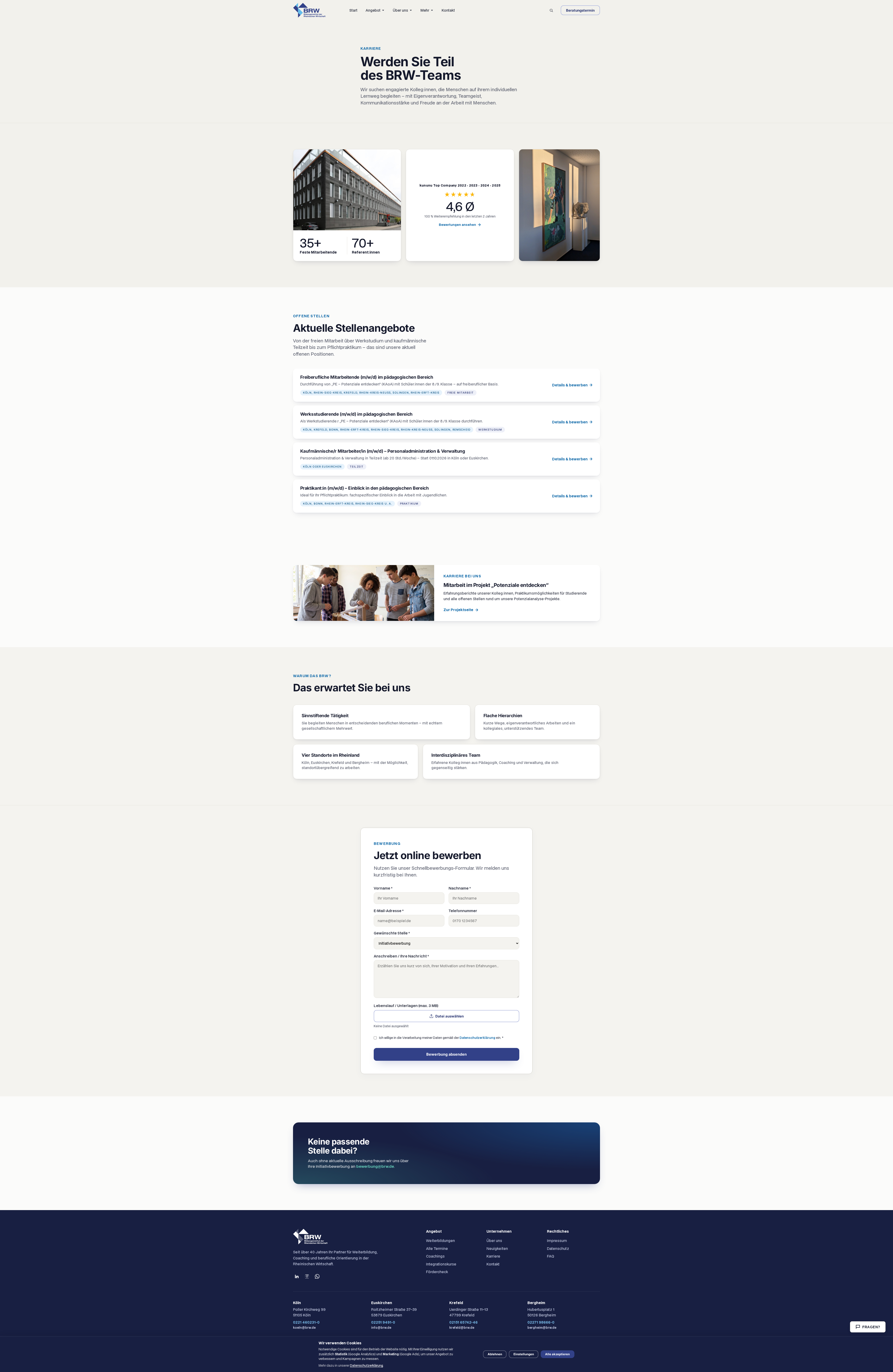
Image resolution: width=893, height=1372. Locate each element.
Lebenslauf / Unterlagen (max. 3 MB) (406, 1005)
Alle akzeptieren (557, 1354)
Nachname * (460, 888)
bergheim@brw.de (541, 1327)
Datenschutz (558, 1248)
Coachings (435, 1256)
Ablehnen (495, 1354)
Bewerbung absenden (446, 1054)
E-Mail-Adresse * (389, 910)
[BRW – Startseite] (309, 10)
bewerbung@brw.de (375, 1166)
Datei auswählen (449, 1016)
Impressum (557, 1240)
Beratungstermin (580, 10)
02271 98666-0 (540, 1322)
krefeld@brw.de (461, 1327)
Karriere (493, 1256)
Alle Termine (437, 1248)
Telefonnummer (463, 910)
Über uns (494, 1240)
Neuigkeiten (497, 1248)
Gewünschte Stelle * (392, 933)
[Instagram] (307, 1276)
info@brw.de (381, 1327)
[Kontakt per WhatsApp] (317, 1276)
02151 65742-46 (463, 1322)
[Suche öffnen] (551, 10)
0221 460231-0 (306, 1322)
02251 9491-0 (383, 1322)
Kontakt (493, 1264)
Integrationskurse (441, 1264)
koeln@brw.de (304, 1327)
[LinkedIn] (296, 1276)
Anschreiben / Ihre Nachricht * (401, 956)
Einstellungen (523, 1354)
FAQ (550, 1256)
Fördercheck (437, 1271)
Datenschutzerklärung (477, 1038)
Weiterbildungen (440, 1240)
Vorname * (383, 888)
